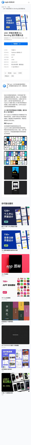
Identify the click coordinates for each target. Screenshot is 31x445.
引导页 (20, 73)
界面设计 (7, 76)
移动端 (9, 73)
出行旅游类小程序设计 (7, 369)
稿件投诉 (21, 64)
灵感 (12, 76)
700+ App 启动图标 (6, 298)
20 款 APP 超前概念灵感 (7, 393)
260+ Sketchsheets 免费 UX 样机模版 (10, 345)
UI (5, 73)
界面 (9, 7)
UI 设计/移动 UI (15, 67)
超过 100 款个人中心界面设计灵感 (9, 226)
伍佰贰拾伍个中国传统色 (7, 321)
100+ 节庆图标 (5, 274)
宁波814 (13, 50)
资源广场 (4, 7)
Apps (15, 73)
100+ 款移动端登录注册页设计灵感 (9, 250)
